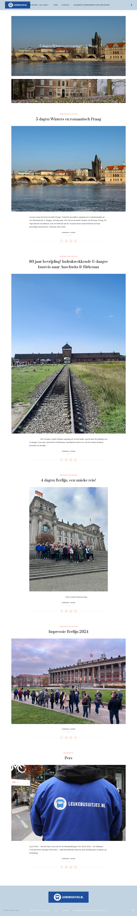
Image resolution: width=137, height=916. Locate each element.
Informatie (68, 753)
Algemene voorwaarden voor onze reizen (92, 5)
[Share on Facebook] (61, 241)
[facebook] (131, 5)
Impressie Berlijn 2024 (68, 631)
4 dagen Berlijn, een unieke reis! (68, 480)
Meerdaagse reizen (68, 114)
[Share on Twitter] (66, 241)
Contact (66, 5)
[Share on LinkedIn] (70, 241)
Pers (56, 5)
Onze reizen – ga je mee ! (38, 5)
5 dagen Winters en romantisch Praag (68, 119)
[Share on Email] (75, 241)
